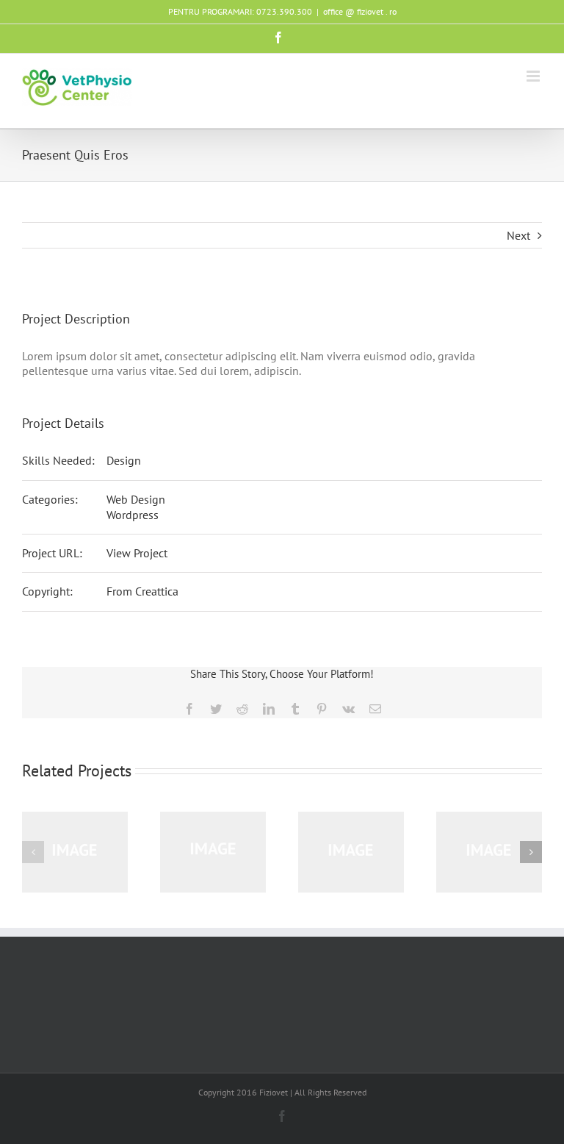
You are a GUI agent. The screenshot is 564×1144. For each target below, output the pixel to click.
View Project (136, 553)
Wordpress (132, 514)
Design (123, 460)
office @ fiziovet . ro (360, 11)
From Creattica (142, 591)
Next (518, 235)
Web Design (135, 499)
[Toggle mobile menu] (534, 76)
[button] (33, 852)
